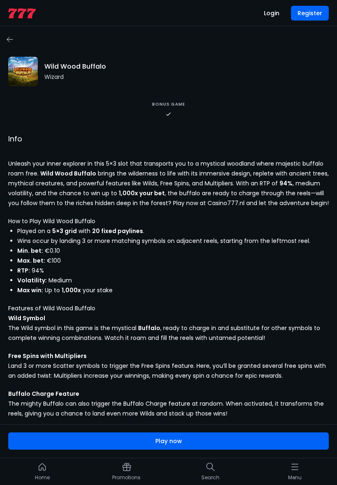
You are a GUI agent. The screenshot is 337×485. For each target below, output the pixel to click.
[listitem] (42, 473)
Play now (168, 441)
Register (310, 13)
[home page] (22, 13)
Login (271, 13)
